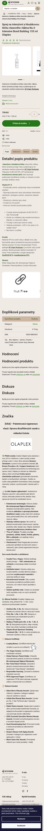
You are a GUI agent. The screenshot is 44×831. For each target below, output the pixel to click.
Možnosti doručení (12, 104)
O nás (24, 777)
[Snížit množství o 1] (29, 114)
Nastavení (21, 819)
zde (27, 813)
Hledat (37, 8)
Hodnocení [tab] (16, 152)
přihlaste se (20, 375)
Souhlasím (21, 826)
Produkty (25, 780)
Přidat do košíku (20, 123)
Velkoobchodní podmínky (10, 801)
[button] (20, 79)
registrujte (36, 375)
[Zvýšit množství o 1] (39, 114)
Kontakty (25, 786)
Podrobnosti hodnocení (11, 43)
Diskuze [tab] (26, 152)
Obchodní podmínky (8, 804)
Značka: (35, 131)
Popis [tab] (7, 152)
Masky (35, 324)
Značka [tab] (35, 152)
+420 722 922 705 (28, 801)
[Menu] (4, 3)
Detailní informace (9, 96)
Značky (24, 783)
